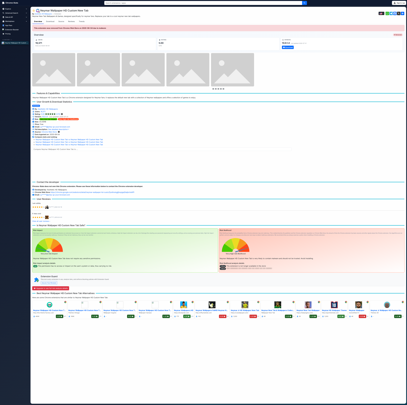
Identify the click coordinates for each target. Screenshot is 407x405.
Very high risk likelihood (68, 119)
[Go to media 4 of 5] (221, 89)
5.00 (50, 114)
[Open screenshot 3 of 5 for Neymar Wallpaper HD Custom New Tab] (143, 69)
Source (61, 21)
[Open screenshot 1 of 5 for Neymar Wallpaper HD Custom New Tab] (53, 69)
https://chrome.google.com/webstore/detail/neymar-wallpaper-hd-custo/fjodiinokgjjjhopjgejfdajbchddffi (92, 192)
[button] (399, 3)
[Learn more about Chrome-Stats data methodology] (59, 132)
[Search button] (304, 3)
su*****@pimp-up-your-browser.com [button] (55, 127)
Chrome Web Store (49, 132)
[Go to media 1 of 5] (213, 89)
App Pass (8, 25)
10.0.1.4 (45, 117)
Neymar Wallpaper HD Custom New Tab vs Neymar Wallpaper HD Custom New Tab (69, 139)
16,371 (43, 111)
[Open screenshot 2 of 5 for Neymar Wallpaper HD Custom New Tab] (98, 69)
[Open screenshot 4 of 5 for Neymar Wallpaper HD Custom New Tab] (187, 69)
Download (50, 21)
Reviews (71, 21)
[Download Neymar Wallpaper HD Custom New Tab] (342, 44)
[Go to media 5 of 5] (223, 89)
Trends (82, 21)
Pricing (7, 34)
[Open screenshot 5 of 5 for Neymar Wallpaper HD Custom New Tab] (232, 69)
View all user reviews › (41, 221)
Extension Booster (12, 30)
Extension (57, 14)
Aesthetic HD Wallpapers (43, 14)
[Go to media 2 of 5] (216, 89)
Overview (38, 21)
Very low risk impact (48, 119)
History (8, 39)
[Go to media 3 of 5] (218, 89)
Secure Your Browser (49, 283)
